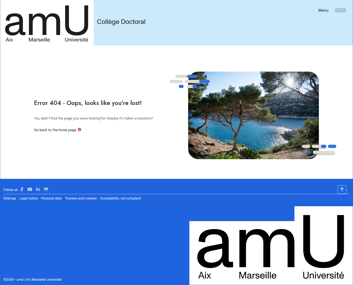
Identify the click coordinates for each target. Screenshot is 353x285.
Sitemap (9, 198)
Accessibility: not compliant (120, 198)
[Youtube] (29, 190)
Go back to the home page (55, 130)
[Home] (47, 22)
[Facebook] (22, 190)
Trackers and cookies (81, 198)
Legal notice (28, 198)
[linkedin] (38, 190)
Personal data (51, 198)
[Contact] (46, 190)
